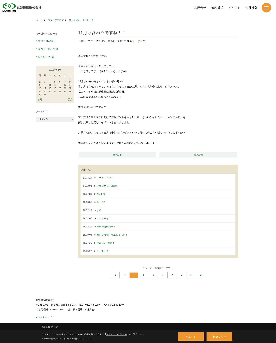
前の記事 (117, 155)
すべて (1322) (45, 40)
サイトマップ (45, 317)
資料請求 (217, 7)
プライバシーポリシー (116, 334)
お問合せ (200, 7)
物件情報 (251, 7)
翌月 (70, 99)
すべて (141, 41)
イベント (234, 7)
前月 (39, 99)
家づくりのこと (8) (48, 48)
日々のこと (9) (46, 56)
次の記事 (198, 155)
